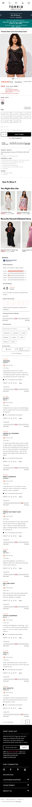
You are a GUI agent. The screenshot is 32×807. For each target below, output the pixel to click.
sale (6, 28)
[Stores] (16, 3)
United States (9, 774)
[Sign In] (22, 3)
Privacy (2, 799)
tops (26, 28)
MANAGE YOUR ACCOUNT (9, 757)
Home (1, 28)
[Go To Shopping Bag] (29, 3)
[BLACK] (2, 102)
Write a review (18, 81)
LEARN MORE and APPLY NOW (10, 755)
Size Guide (28, 108)
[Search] (9, 3)
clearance (11, 28)
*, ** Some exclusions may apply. (11, 801)
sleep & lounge (20, 28)
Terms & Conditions (10, 799)
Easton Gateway (16, 130)
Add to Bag (19, 134)
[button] (12, 78)
